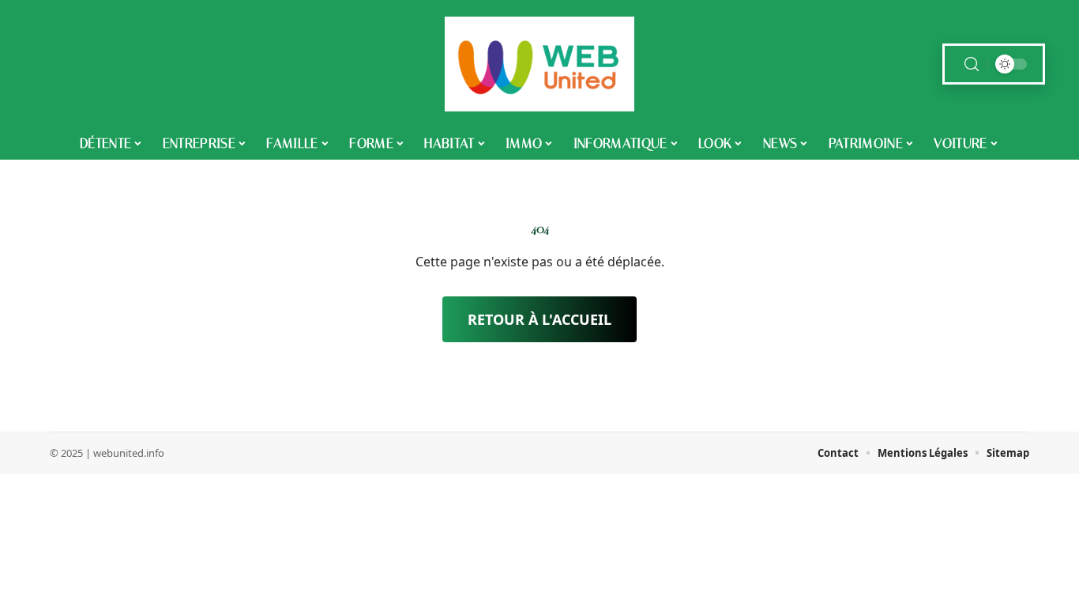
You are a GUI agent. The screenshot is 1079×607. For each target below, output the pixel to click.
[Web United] (539, 64)
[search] (971, 64)
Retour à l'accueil (539, 319)
